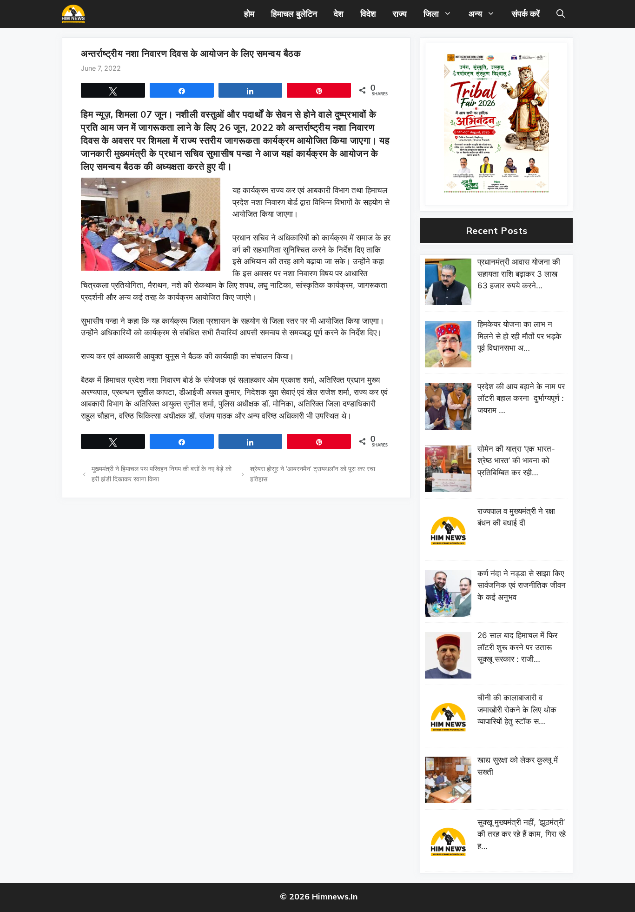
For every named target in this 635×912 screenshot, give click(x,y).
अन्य (475, 13)
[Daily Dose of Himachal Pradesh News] (73, 14)
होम (249, 13)
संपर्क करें (526, 13)
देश (339, 13)
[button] (560, 14)
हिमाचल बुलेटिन (294, 13)
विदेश (368, 13)
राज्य (400, 13)
